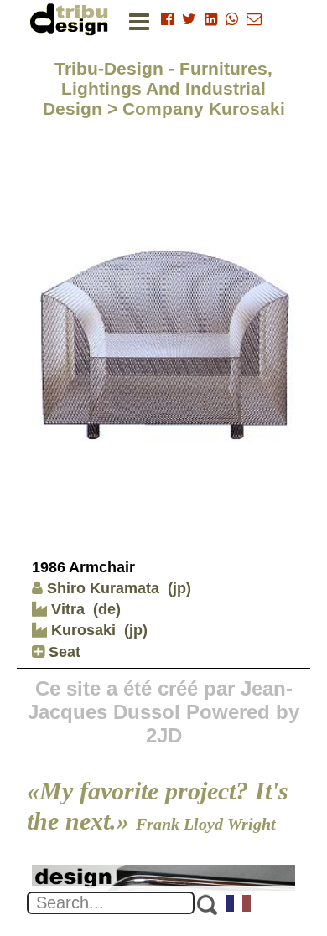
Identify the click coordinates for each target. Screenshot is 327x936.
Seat (62, 652)
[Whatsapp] (232, 19)
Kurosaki (81, 630)
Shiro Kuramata (103, 588)
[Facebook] (167, 19)
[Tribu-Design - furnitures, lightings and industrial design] (72, 19)
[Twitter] (189, 19)
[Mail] (254, 19)
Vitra (66, 609)
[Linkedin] (211, 19)
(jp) (179, 588)
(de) (107, 609)
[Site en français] (239, 905)
